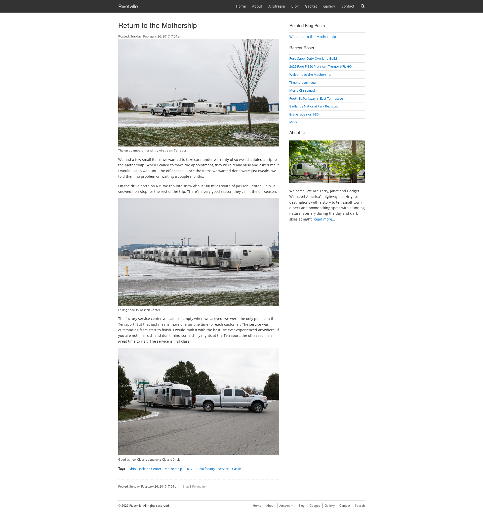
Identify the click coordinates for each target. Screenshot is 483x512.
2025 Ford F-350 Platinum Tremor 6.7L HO (320, 66)
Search (362, 6)
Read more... (324, 219)
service (223, 468)
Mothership (173, 468)
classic (236, 468)
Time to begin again (303, 82)
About (257, 6)
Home (241, 6)
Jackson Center (150, 468)
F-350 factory (205, 468)
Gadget (311, 6)
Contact (347, 6)
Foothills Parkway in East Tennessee (316, 98)
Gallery (329, 6)
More (293, 122)
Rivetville (128, 6)
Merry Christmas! (302, 90)
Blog (295, 6)
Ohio (132, 468)
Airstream (276, 6)
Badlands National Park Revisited (314, 106)
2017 (188, 468)
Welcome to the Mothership (312, 36)
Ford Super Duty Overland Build (313, 58)
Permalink (199, 486)
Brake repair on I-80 (303, 114)
